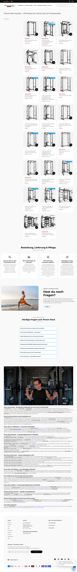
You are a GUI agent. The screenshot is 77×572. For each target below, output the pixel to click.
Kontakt (9, 524)
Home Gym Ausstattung (38, 507)
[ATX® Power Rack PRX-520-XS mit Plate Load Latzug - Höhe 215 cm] (31, 168)
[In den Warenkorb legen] (36, 34)
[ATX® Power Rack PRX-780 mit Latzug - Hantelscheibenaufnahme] (65, 168)
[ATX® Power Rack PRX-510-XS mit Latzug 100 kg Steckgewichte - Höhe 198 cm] (48, 112)
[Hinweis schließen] (74, 561)
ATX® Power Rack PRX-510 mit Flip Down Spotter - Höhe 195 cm (65, 70)
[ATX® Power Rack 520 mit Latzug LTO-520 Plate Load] (31, 139)
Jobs (9, 526)
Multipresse (40, 428)
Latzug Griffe (44, 506)
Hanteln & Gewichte (28, 5)
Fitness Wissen (51, 525)
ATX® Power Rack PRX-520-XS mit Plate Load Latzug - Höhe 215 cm (31, 180)
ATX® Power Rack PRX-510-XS (65, 95)
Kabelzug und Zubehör (48, 501)
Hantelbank (34, 489)
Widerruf (9, 534)
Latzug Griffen (48, 472)
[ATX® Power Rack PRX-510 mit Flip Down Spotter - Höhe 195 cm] (65, 57)
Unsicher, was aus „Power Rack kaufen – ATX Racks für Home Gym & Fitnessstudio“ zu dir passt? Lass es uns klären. (66, 563)
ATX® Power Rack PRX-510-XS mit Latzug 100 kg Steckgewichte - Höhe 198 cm (48, 125)
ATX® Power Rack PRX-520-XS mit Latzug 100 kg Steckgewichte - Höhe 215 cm (48, 180)
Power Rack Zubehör (39, 486)
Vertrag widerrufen (27, 533)
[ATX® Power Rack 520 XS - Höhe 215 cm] (65, 139)
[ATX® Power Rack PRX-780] (48, 57)
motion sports (58, 566)
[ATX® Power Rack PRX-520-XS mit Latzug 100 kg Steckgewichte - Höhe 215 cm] (48, 168)
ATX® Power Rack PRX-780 (47, 68)
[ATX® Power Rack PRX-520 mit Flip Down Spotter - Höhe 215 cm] (65, 112)
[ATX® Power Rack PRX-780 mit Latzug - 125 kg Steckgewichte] (31, 195)
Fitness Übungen (52, 522)
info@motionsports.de (27, 525)
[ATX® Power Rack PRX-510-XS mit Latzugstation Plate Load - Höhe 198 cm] (31, 112)
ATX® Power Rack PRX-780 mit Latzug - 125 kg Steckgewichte (30, 207)
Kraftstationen (21, 5)
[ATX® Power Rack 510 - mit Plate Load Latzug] (31, 84)
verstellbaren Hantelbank (33, 441)
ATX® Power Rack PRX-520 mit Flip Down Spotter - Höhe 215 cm (65, 125)
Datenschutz (10, 536)
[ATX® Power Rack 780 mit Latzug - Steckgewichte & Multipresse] (48, 195)
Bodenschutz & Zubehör (42, 5)
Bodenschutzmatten (63, 506)
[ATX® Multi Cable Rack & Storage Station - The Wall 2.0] (48, 222)
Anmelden (36, 551)
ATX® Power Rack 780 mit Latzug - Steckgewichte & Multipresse (47, 207)
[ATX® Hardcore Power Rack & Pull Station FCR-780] (65, 29)
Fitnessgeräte (51, 527)
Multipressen (14, 507)
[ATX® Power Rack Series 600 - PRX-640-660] (31, 29)
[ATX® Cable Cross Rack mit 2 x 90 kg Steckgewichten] (65, 195)
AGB (9, 538)
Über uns (9, 522)
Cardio (35, 5)
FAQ (9, 528)
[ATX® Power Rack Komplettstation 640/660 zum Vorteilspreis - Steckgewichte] (48, 29)
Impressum (10, 530)
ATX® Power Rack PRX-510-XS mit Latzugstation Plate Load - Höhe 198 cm (31, 125)
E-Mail (47, 306)
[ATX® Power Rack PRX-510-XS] (65, 84)
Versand (9, 532)
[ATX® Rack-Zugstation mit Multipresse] (31, 57)
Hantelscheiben (37, 506)
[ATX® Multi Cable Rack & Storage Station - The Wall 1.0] (31, 222)
